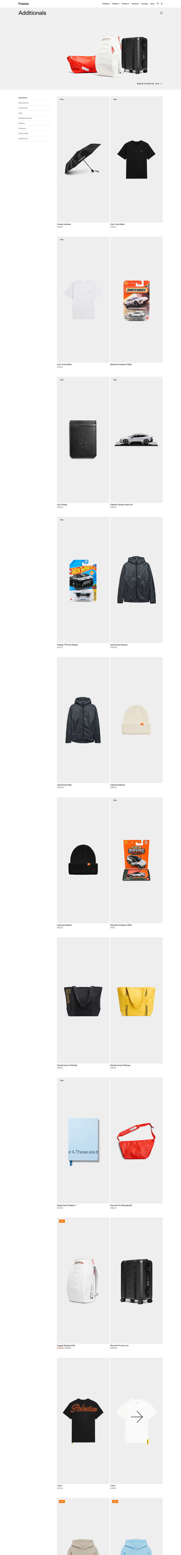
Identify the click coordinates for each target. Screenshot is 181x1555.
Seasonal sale (23, 38)
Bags (20, 48)
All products (22, 33)
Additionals (32, 13)
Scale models (23, 69)
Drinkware (22, 63)
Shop (157, 83)
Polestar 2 (106, 4)
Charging (144, 4)
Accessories (23, 43)
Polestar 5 (135, 4)
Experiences (23, 74)
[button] (161, 13)
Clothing (21, 58)
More (152, 4)
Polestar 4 (125, 4)
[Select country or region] (157, 3)
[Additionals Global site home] (23, 3)
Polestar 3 (115, 4)
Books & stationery (25, 53)
